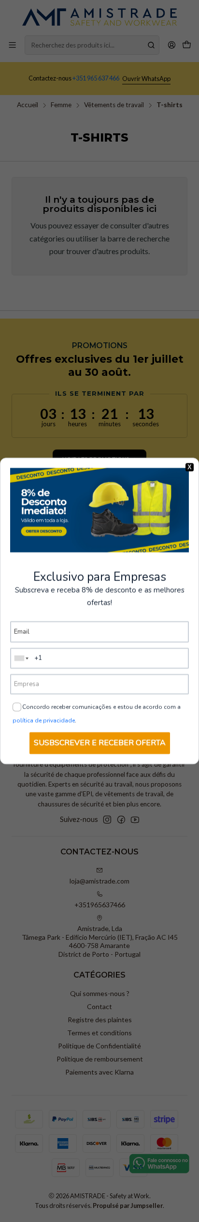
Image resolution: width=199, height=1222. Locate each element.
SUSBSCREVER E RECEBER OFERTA (100, 743)
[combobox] (22, 658)
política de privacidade (44, 720)
